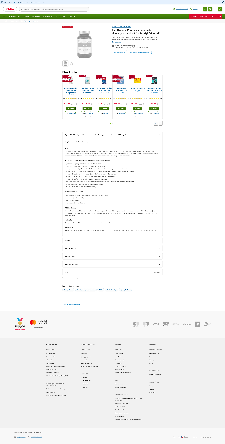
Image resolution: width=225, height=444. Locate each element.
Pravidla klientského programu (89, 366)
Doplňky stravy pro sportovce (86, 289)
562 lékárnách (89, 113)
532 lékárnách (139, 113)
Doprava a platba (51, 357)
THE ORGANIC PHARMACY (121, 27)
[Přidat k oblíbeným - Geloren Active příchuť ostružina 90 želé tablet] (160, 76)
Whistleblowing (119, 416)
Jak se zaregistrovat (86, 363)
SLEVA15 (14, 2)
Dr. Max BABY (85, 384)
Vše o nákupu (50, 360)
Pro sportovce (68, 289)
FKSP (100, 289)
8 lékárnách (156, 113)
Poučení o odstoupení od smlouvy (56, 395)
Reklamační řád (50, 392)
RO (208, 437)
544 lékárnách (72, 113)
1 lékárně (105, 113)
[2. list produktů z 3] (113, 123)
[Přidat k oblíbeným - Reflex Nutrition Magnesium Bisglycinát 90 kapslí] (77, 76)
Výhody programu (86, 357)
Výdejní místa (50, 363)
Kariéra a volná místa (155, 374)
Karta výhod (36, 16)
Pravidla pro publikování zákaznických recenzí (128, 419)
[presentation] (70, 80)
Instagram (152, 386)
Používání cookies (120, 406)
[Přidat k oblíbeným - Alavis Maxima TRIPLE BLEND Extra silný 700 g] (93, 76)
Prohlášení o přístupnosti (122, 403)
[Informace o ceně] (76, 104)
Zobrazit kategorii (119, 52)
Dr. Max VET (84, 387)
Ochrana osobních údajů (122, 413)
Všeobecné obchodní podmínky (55, 366)
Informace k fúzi (119, 369)
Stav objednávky (51, 353)
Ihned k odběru (48, 16)
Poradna (72, 16)
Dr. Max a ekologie (120, 366)
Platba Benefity (111, 289)
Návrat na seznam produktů (72, 304)
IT (210, 437)
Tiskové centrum (120, 384)
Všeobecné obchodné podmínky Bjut (57, 375)
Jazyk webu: (176, 437)
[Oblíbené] (205, 9)
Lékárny (151, 360)
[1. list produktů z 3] (110, 123)
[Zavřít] (223, 2)
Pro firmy (152, 363)
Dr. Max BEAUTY (85, 381)
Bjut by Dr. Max (61, 16)
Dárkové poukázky (51, 369)
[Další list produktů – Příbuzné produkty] (161, 123)
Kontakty (152, 357)
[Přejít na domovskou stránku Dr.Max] (10, 9)
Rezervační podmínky (52, 372)
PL (205, 437)
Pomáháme (118, 363)
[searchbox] (54, 9)
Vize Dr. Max (118, 357)
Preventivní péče (119, 360)
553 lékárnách (122, 113)
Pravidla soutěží (119, 410)
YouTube (152, 389)
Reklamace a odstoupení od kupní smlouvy (58, 389)
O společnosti (119, 353)
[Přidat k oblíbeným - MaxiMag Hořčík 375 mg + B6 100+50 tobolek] (110, 76)
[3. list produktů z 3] (115, 123)
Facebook (152, 392)
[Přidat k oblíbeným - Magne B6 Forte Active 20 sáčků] (127, 76)
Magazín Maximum (120, 387)
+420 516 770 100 (36, 437)
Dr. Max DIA (84, 377)
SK (203, 437)
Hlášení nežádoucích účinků (123, 372)
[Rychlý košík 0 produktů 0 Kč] (220, 9)
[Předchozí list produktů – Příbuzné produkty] (156, 123)
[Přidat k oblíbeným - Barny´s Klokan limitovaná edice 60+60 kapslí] (143, 76)
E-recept (27, 16)
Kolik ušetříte (84, 360)
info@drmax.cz (21, 437)
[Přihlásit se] (210, 9)
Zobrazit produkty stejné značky (139, 52)
